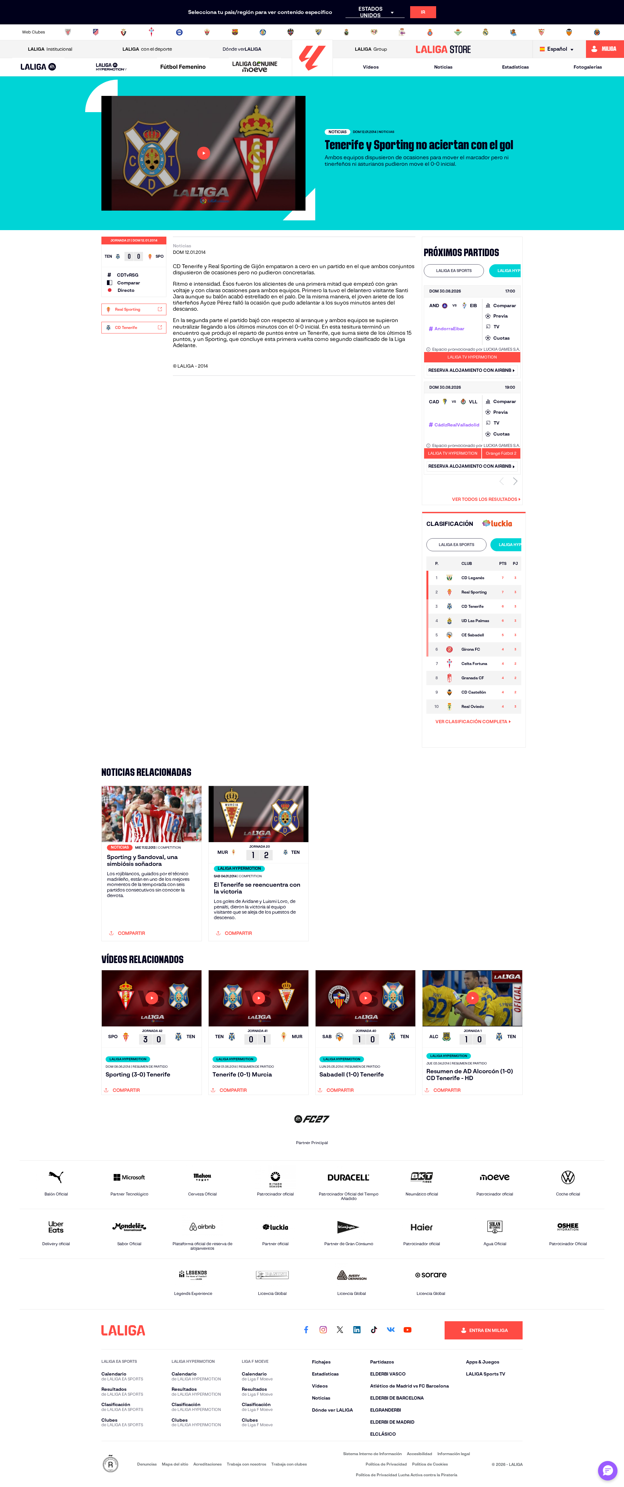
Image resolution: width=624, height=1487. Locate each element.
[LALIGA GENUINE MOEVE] (254, 67)
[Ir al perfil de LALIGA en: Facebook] (306, 1330)
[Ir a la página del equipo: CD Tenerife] (450, 606)
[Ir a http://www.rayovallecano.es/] (374, 32)
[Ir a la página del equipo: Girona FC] (450, 649)
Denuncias (147, 1464)
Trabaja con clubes (289, 1464)
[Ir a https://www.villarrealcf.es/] (597, 32)
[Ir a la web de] (497, 523)
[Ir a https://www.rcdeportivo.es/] (402, 32)
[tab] (454, 270)
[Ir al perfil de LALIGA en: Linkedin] (357, 1330)
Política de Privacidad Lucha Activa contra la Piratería (406, 1475)
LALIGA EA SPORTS (454, 270)
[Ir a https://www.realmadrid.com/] (485, 32)
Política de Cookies (430, 1464)
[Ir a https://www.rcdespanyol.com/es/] (430, 32)
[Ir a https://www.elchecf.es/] (207, 32)
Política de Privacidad (386, 1464)
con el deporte (147, 49)
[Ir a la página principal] (312, 73)
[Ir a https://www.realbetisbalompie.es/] (458, 32)
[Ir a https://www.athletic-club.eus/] (68, 32)
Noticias (443, 67)
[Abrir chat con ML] (608, 1470)
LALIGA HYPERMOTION (519, 270)
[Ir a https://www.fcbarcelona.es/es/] (235, 32)
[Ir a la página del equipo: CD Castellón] (450, 692)
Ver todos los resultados (484, 499)
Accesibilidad (419, 1454)
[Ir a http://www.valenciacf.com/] (569, 32)
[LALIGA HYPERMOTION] (111, 67)
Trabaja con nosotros (246, 1464)
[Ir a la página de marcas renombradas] (110, 1464)
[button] (38, 67)
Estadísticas (515, 67)
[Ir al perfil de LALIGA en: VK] (390, 1330)
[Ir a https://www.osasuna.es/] (123, 32)
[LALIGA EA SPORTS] (38, 67)
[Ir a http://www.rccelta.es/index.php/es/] (151, 32)
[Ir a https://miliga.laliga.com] (605, 49)
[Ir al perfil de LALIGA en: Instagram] (323, 1330)
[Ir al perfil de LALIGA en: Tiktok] (374, 1330)
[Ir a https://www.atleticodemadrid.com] (95, 32)
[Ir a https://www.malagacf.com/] (318, 32)
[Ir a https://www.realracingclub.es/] (346, 32)
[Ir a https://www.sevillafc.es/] (541, 32)
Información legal (453, 1454)
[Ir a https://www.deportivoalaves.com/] (179, 32)
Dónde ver (242, 49)
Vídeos (371, 67)
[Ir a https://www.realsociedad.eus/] (513, 32)
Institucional (50, 49)
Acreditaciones (207, 1464)
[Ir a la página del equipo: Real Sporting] (450, 592)
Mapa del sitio (175, 1464)
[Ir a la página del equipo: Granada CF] (450, 678)
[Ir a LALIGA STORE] (443, 49)
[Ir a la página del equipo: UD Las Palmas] (450, 621)
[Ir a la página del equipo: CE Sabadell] (450, 635)
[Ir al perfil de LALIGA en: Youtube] (407, 1330)
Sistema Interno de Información (372, 1454)
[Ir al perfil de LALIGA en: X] (340, 1330)
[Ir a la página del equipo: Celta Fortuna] (450, 664)
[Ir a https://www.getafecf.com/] (263, 32)
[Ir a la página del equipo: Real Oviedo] (450, 706)
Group (371, 49)
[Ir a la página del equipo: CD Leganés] (450, 578)
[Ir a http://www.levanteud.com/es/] (290, 32)
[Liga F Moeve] (183, 67)
